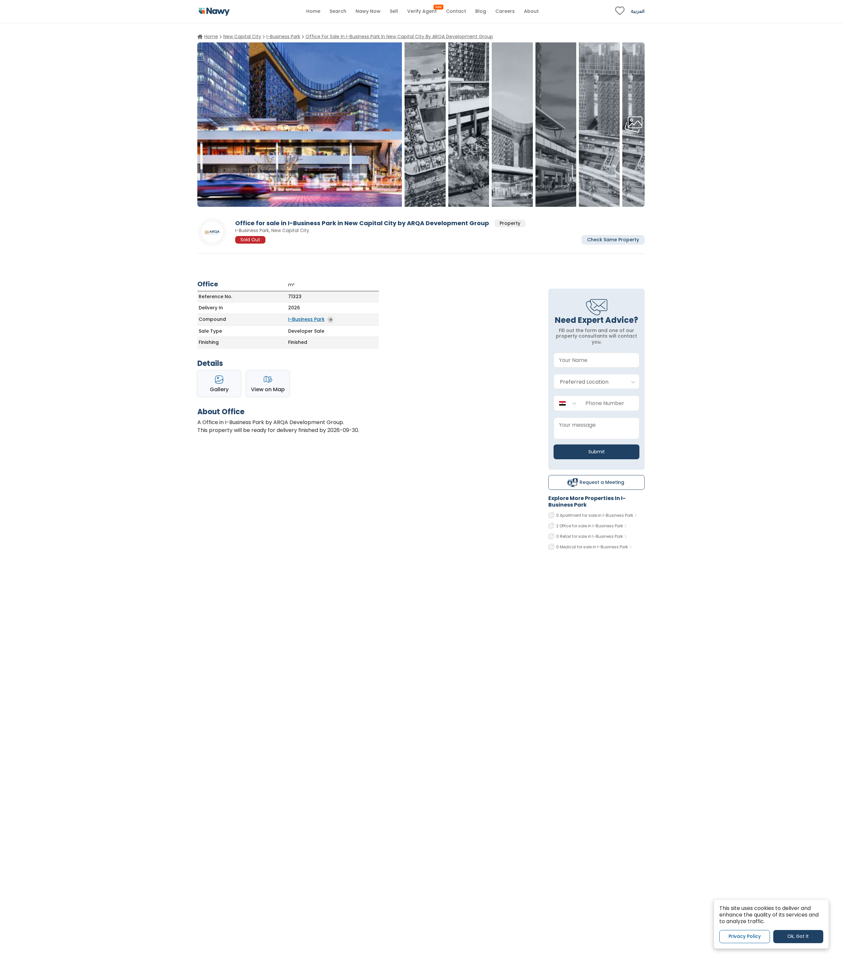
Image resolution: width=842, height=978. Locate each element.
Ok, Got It (798, 936)
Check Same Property (613, 239)
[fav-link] (620, 11)
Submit (596, 451)
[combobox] (590, 381)
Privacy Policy (745, 936)
